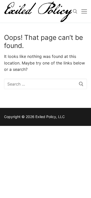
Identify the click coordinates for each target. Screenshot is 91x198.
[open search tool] (75, 11)
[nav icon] (84, 11)
